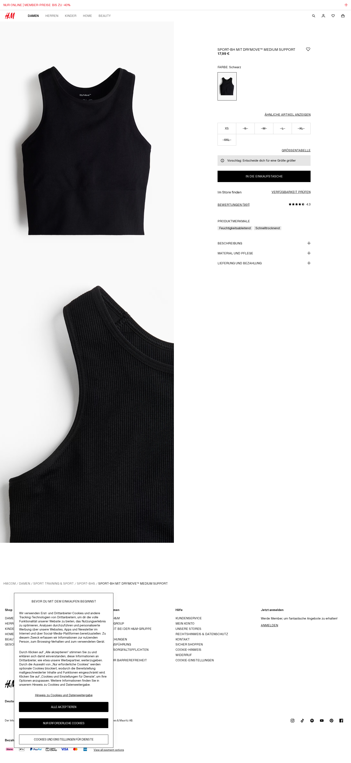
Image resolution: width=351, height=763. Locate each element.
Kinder (70, 15)
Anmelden (269, 625)
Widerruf (184, 655)
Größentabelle (296, 150)
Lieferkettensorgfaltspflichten (119, 649)
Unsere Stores (188, 628)
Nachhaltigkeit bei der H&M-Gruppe (121, 628)
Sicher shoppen (189, 644)
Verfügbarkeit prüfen (291, 192)
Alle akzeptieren (63, 707)
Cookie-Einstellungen (195, 660)
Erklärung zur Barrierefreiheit (118, 660)
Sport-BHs (86, 583)
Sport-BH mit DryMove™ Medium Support (133, 583)
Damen (33, 15)
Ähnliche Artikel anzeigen (288, 114)
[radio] (227, 86)
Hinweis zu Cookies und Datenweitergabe (64, 695)
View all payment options (109, 749)
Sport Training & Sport (53, 583)
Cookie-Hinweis (188, 649)
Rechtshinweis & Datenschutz (202, 634)
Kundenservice (189, 618)
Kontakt (183, 639)
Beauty (105, 15)
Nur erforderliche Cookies (63, 723)
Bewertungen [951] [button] (233, 204)
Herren (51, 15)
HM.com (9, 583)
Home (87, 15)
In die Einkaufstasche (264, 176)
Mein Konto (185, 623)
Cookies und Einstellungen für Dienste (63, 739)
